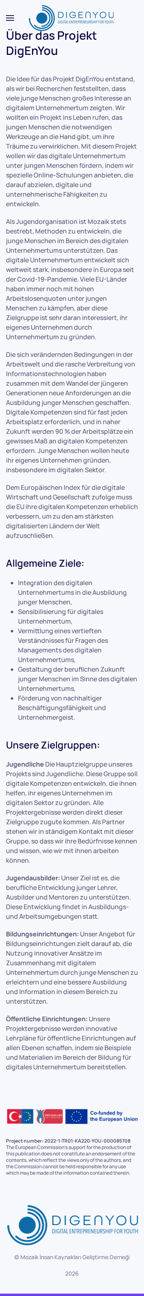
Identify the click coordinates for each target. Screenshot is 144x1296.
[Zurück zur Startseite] (72, 18)
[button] (10, 18)
